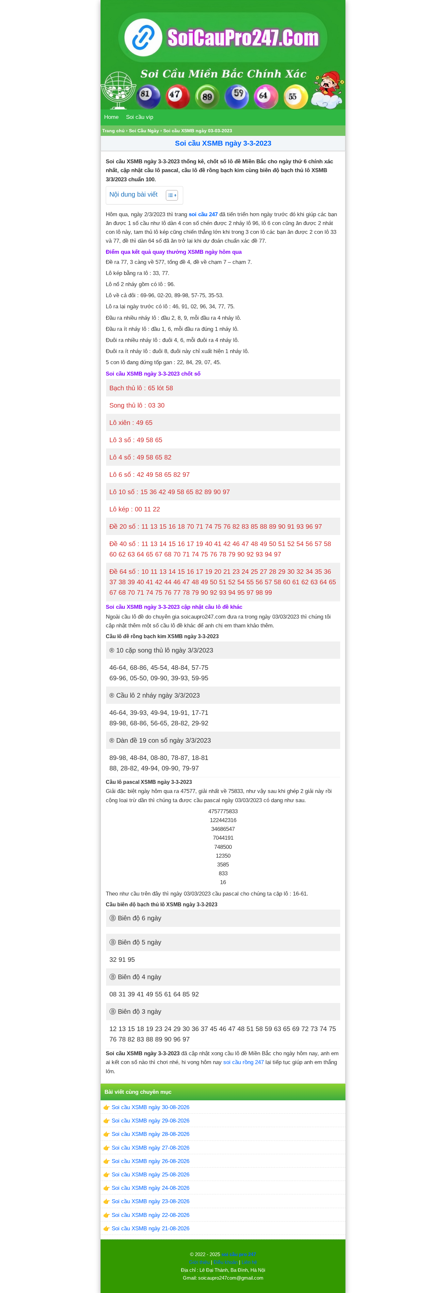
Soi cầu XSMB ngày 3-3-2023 (223, 143)
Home (111, 117)
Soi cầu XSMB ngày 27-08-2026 (150, 1148)
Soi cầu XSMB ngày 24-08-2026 (150, 1188)
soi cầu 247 (203, 214)
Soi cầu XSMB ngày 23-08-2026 (150, 1201)
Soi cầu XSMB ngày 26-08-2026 (150, 1161)
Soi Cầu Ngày (144, 130)
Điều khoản (226, 1262)
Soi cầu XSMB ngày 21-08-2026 (150, 1228)
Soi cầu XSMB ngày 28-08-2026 (150, 1134)
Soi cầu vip (139, 117)
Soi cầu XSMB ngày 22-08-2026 (150, 1215)
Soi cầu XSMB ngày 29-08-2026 (150, 1121)
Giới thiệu (199, 1262)
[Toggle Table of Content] (168, 195)
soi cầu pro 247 (238, 1254)
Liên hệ (249, 1262)
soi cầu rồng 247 (243, 1062)
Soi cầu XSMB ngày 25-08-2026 (150, 1175)
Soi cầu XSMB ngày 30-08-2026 (150, 1107)
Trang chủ (113, 130)
